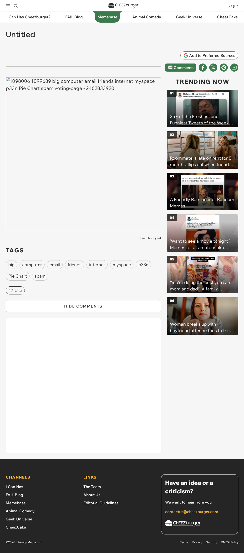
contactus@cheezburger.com (191, 511)
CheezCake (16, 527)
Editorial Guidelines (100, 502)
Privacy (197, 542)
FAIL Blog (14, 494)
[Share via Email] (234, 68)
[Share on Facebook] (203, 68)
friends (74, 264)
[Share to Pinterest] (224, 68)
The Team (92, 486)
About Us (91, 494)
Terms (184, 542)
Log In (233, 6)
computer (32, 264)
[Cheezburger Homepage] (123, 6)
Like (18, 290)
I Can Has (14, 486)
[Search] (15, 5)
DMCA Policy (229, 542)
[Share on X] (213, 68)
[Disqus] (83, 388)
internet (97, 264)
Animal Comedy (20, 511)
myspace (122, 264)
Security (211, 542)
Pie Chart (17, 276)
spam (40, 276)
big (11, 264)
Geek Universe (19, 519)
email (55, 264)
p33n (143, 264)
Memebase (15, 502)
